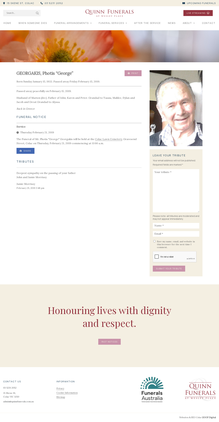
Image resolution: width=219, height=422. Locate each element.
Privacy (60, 388)
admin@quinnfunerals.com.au (18, 401)
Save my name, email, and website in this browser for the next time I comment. (176, 244)
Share (27, 150)
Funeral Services (111, 22)
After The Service (147, 22)
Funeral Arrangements (71, 22)
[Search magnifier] (37, 13)
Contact (208, 22)
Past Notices (109, 341)
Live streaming (196, 13)
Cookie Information (67, 392)
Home (7, 22)
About (187, 22)
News (172, 22)
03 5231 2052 (54, 3)
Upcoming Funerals (201, 3)
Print (134, 73)
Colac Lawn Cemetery (108, 139)
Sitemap (60, 397)
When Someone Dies (32, 22)
